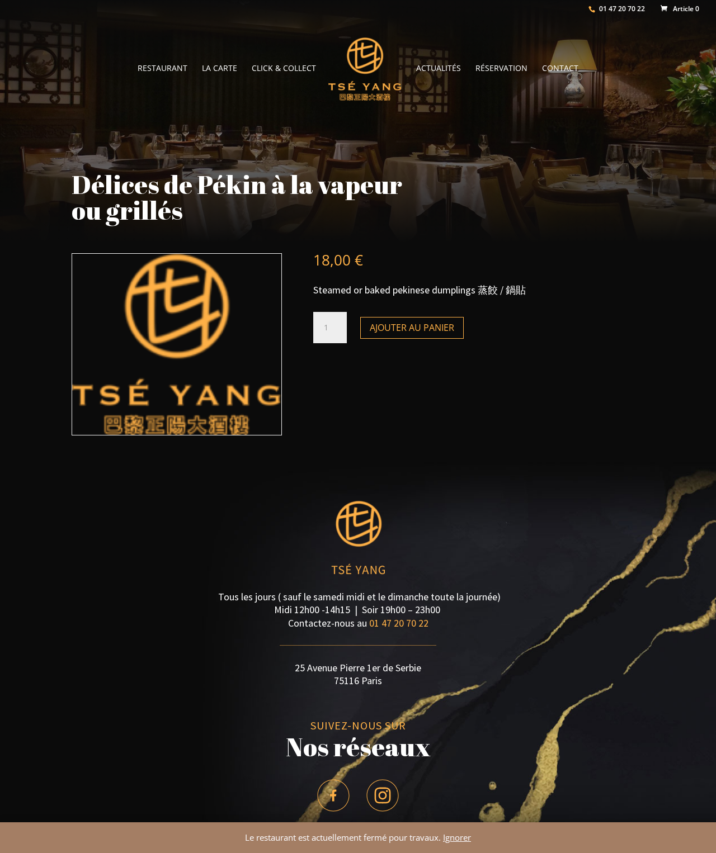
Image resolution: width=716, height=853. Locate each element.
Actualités (438, 68)
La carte (219, 68)
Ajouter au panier (412, 327)
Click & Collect (284, 68)
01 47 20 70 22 (398, 623)
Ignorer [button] (457, 837)
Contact (560, 68)
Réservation (501, 68)
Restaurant (162, 68)
